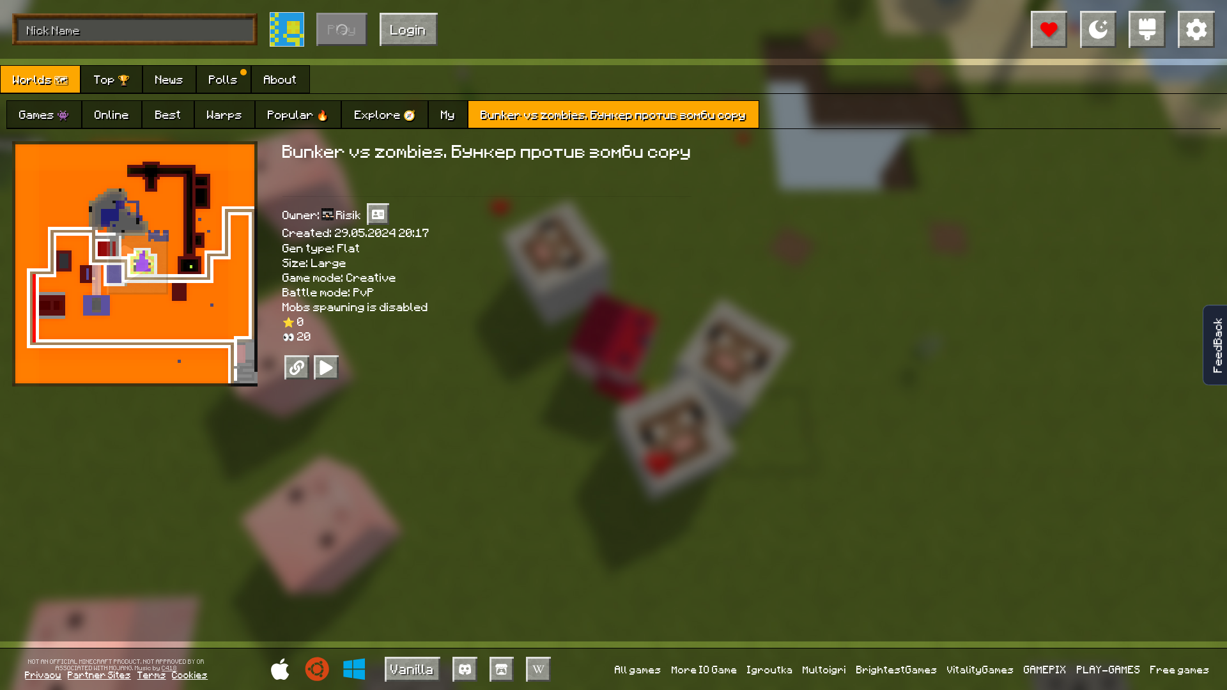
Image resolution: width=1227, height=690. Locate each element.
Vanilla (412, 668)
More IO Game (704, 669)
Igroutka (770, 669)
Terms (151, 675)
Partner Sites (99, 675)
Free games (1180, 669)
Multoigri (824, 669)
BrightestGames (897, 669)
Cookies (190, 675)
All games (638, 669)
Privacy (43, 675)
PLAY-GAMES (1109, 669)
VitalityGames (980, 669)
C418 (169, 667)
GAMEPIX (1045, 669)
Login (408, 29)
